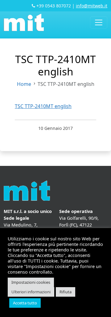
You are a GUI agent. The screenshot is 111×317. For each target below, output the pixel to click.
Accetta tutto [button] (25, 303)
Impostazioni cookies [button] (30, 282)
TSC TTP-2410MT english (43, 106)
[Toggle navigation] (98, 22)
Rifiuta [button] (66, 292)
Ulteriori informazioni (31, 292)
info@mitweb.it (91, 6)
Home (24, 84)
